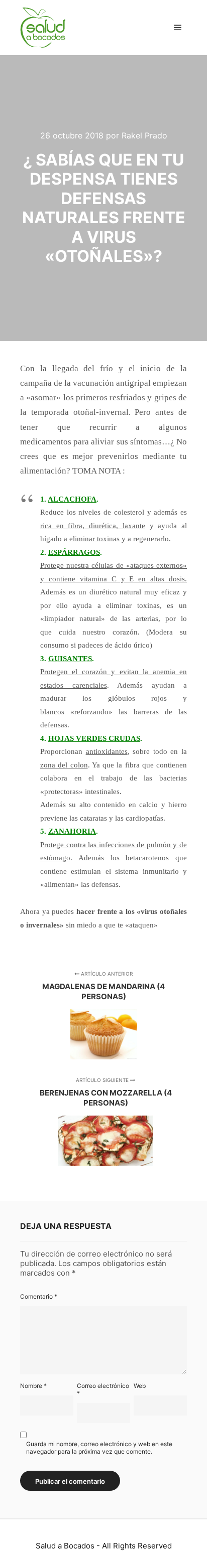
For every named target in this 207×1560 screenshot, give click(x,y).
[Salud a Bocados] (42, 27)
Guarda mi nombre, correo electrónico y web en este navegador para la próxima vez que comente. (99, 1447)
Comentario (38, 1296)
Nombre (33, 1385)
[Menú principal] (178, 27)
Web (140, 1385)
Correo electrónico (103, 1389)
